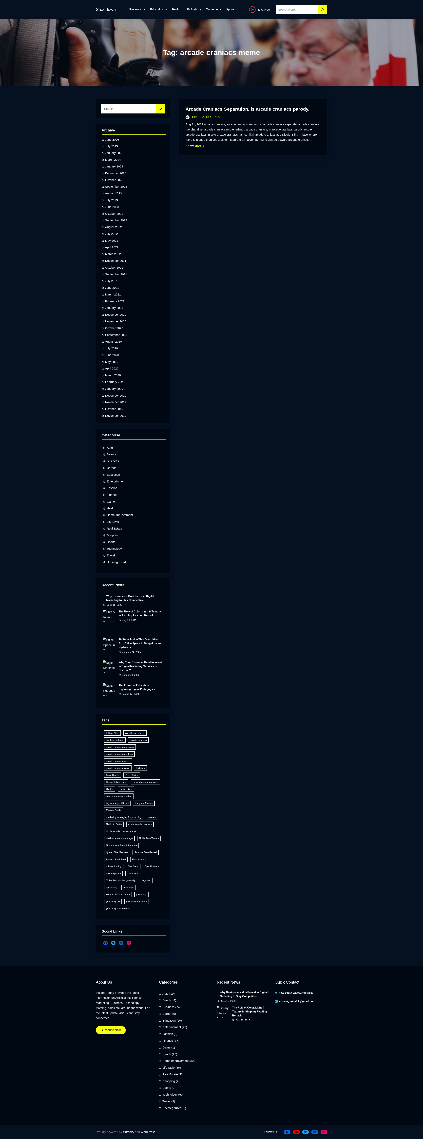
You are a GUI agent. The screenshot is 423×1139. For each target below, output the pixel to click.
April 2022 (111, 247)
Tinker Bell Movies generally (120, 880)
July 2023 (111, 200)
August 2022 (113, 227)
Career (111, 468)
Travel (111, 555)
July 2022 (111, 234)
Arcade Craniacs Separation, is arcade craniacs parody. (247, 109)
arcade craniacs (138, 740)
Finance (112, 494)
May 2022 (111, 240)
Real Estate (114, 528)
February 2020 (114, 382)
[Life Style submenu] (199, 9)
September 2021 (116, 274)
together (146, 880)
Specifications (152, 866)
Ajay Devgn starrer (135, 733)
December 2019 (115, 395)
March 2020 (113, 375)
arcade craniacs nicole (118, 768)
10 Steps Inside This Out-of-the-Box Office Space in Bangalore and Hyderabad (140, 643)
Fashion (112, 488)
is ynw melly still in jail (117, 803)
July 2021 (111, 281)
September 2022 (116, 220)
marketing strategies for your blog (123, 817)
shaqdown (106, 9)
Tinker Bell (132, 873)
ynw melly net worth (136, 901)
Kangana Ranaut (144, 803)
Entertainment (116, 481)
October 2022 (114, 213)
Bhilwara (140, 768)
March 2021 (113, 294)
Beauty (111, 454)
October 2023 (114, 180)
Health (111, 508)
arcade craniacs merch (118, 761)
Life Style (113, 521)
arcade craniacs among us (120, 747)
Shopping (113, 535)
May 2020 (111, 362)
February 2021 (114, 301)
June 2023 (112, 207)
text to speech (113, 873)
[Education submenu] (165, 9)
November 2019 (115, 402)
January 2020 (114, 388)
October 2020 (114, 328)
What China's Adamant (118, 894)
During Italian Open (116, 782)
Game (111, 501)
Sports (111, 542)
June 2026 (112, 139)
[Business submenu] (144, 9)
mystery (152, 817)
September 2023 (116, 186)
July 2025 (111, 146)
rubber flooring (113, 866)
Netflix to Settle (114, 824)
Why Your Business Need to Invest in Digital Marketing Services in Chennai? (140, 666)
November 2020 (115, 321)
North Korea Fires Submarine (121, 845)
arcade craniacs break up (119, 754)
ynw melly (141, 894)
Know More (194, 146)
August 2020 (113, 341)
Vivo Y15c (128, 887)
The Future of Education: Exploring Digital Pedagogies (137, 687)
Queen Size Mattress (117, 852)
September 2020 (116, 335)
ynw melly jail (113, 901)
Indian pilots (126, 789)
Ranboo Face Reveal (146, 852)
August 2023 (113, 193)
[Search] (322, 9)
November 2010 (115, 415)
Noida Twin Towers (149, 838)
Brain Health (112, 775)
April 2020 (111, 368)
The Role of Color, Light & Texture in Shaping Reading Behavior (140, 613)
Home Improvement (120, 515)
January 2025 (114, 153)
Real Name (138, 859)
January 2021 (114, 308)
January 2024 (114, 166)
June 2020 (112, 355)
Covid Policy (131, 775)
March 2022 (113, 254)
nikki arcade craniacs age (119, 838)
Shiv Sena (133, 866)
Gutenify (128, 1132)
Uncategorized (116, 562)
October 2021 (114, 267)
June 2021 (112, 287)
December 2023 (115, 173)
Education (113, 474)
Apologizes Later (115, 740)
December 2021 (115, 260)
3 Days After (112, 733)
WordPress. (148, 1132)
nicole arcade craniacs (140, 824)
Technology (114, 548)
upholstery (111, 887)
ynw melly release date (118, 908)
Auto (110, 447)
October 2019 (114, 409)
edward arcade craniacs (145, 782)
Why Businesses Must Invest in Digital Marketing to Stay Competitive (130, 598)
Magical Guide (113, 810)
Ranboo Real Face (116, 859)
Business (113, 461)
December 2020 (115, 314)
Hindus (109, 789)
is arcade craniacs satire (119, 796)
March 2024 (113, 159)
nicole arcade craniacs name (121, 831)
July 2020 (111, 348)
